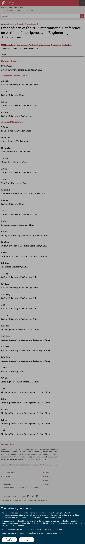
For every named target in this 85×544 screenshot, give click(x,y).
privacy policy (13, 529)
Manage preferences (9, 533)
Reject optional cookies (26, 539)
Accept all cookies (9, 539)
